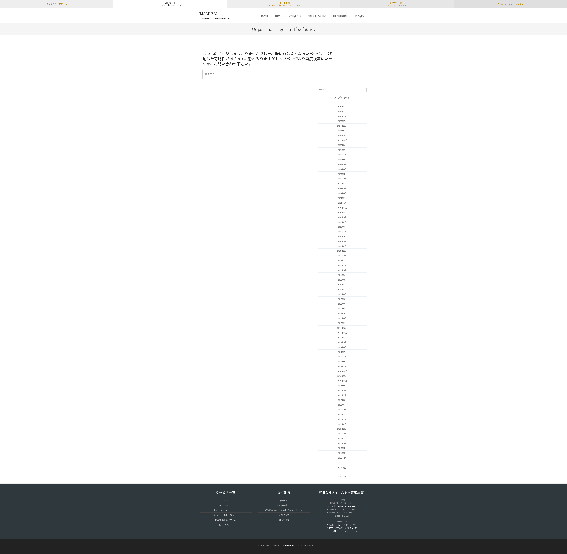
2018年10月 (342, 289)
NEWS (278, 15)
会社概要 (283, 500)
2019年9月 (342, 255)
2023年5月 (342, 154)
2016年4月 (342, 409)
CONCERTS (295, 15)
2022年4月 (342, 174)
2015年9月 (342, 433)
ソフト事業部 (283, 4)
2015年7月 (342, 438)
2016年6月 (342, 400)
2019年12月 (342, 251)
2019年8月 (342, 260)
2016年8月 (342, 390)
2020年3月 (342, 241)
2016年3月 (342, 414)
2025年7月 (342, 121)
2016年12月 (342, 371)
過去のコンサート (226, 524)
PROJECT (360, 15)
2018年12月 (342, 284)
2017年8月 (342, 347)
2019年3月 (342, 279)
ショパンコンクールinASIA (510, 4)
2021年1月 (342, 202)
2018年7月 (342, 304)
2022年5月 (342, 169)
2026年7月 (342, 111)
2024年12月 (342, 126)
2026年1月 (342, 116)
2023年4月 (342, 159)
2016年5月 (342, 404)
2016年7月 (342, 395)
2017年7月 (342, 352)
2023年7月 (342, 150)
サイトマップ (283, 515)
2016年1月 (342, 424)
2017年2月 (342, 366)
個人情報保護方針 (284, 505)
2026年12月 (342, 106)
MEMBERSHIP (340, 15)
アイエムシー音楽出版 (57, 4)
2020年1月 (342, 246)
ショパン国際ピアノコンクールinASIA (342, 531)
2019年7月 (342, 265)
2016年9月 (342, 385)
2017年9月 (342, 342)
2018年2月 (342, 323)
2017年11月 (342, 332)
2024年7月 (342, 130)
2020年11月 (342, 212)
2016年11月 (342, 376)
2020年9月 (342, 217)
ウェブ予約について (226, 505)
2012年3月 (342, 453)
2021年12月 (342, 183)
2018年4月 (342, 313)
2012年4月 (342, 448)
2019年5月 (342, 275)
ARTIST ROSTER (317, 15)
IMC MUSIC (208, 13)
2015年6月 (342, 443)
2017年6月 (342, 356)
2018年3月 (342, 318)
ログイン (342, 476)
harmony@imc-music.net (344, 506)
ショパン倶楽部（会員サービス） (225, 519)
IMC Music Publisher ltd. (284, 545)
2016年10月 (342, 380)
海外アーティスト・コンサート (226, 515)
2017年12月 (342, 328)
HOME (264, 15)
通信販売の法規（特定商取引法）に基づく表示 (283, 510)
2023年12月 (342, 140)
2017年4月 (342, 361)
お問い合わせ (283, 519)
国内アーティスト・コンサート (226, 510)
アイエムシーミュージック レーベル (342, 524)
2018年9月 (342, 294)
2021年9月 (342, 188)
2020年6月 (342, 226)
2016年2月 (342, 419)
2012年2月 (342, 457)
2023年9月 (342, 145)
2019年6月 (342, 270)
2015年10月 (342, 429)
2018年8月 (342, 299)
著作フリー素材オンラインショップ (397, 4)
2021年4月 (342, 193)
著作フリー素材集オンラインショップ (342, 528)
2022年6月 (342, 164)
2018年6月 (342, 308)
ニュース (225, 500)
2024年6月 (342, 135)
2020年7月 (342, 222)
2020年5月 (342, 231)
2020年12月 (342, 207)
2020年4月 (342, 236)
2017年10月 (342, 337)
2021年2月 (342, 198)
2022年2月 (342, 178)
